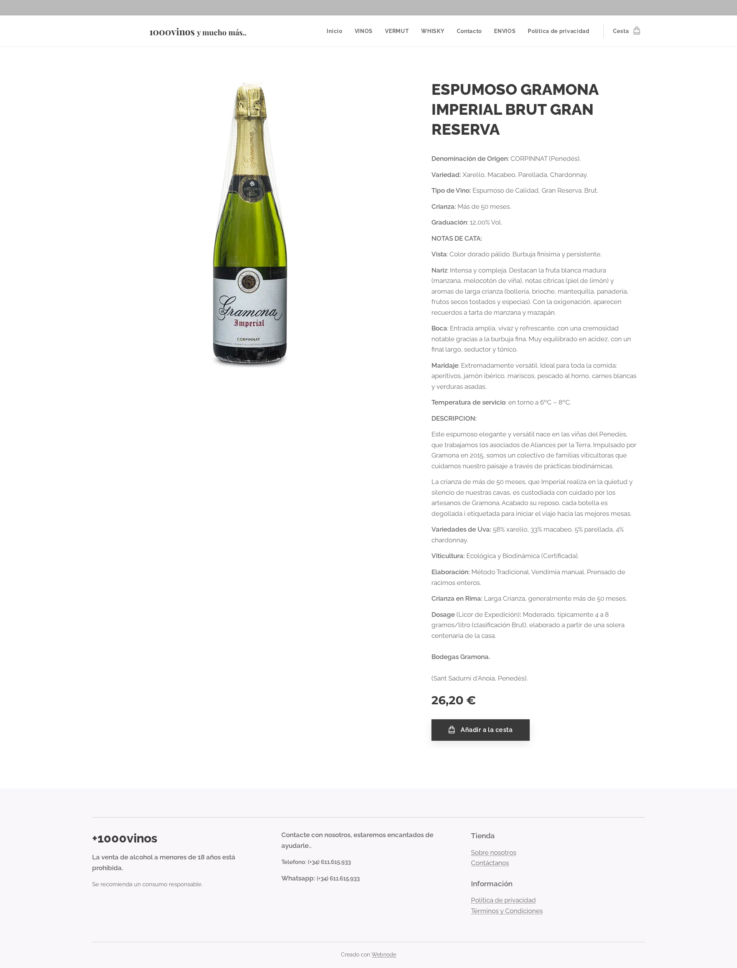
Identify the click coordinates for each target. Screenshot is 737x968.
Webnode (384, 954)
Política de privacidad (503, 900)
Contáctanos (490, 863)
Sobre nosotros (493, 852)
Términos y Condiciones (507, 911)
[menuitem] (336, 31)
